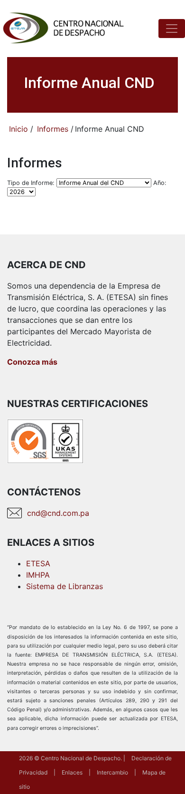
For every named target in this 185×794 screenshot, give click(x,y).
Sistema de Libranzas (64, 586)
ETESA (38, 563)
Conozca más (32, 362)
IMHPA (38, 575)
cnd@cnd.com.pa (58, 513)
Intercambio (112, 772)
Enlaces (72, 772)
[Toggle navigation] (171, 28)
